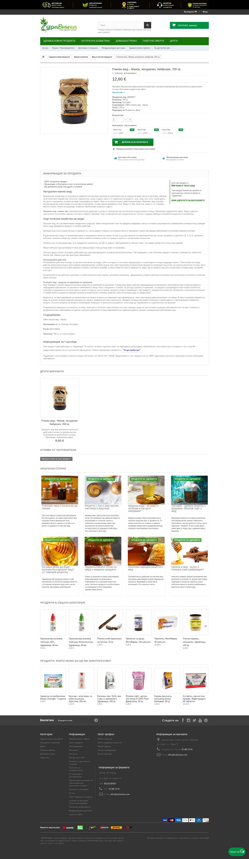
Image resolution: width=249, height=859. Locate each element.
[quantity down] (130, 120)
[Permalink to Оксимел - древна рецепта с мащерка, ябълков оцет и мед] (189, 490)
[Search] (147, 25)
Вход (205, 12)
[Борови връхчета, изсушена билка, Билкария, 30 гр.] (167, 680)
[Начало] (43, 57)
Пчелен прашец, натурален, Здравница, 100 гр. (194, 641)
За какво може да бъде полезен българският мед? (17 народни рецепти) (58, 570)
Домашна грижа (126, 41)
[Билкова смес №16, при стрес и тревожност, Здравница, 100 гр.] (110, 680)
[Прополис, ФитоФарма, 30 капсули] (167, 622)
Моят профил (106, 734)
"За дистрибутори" (131, 350)
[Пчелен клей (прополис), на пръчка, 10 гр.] (110, 622)
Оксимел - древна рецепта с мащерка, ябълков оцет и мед (188, 508)
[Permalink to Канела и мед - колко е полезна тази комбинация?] (189, 551)
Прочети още (117, 92)
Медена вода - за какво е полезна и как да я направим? (143, 508)
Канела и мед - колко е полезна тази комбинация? (187, 568)
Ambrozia (118, 73)
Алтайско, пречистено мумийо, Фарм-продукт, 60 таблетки (194, 699)
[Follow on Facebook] (183, 720)
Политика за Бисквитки (80, 807)
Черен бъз (45, 758)
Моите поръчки (105, 739)
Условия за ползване (78, 789)
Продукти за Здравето (57, 479)
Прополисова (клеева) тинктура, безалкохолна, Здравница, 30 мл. (81, 641)
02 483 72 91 (187, 749)
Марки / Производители (63, 48)
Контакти (73, 754)
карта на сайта (75, 814)
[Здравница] (124, 4)
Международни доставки (113, 48)
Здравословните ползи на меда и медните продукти (101, 568)
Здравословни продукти (59, 41)
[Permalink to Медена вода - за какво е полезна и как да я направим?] (146, 490)
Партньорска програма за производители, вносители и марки (81, 783)
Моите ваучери (105, 754)
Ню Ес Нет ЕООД (201, 838)
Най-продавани (76, 746)
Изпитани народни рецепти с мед (145, 568)
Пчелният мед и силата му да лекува (60, 507)
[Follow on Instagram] (188, 720)
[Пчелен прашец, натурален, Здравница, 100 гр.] (196, 622)
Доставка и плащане (88, 48)
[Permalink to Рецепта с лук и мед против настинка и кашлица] (103, 490)
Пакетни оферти (153, 41)
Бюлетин (47, 720)
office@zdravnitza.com (177, 755)
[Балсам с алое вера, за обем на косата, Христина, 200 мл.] (81, 680)
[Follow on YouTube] (200, 720)
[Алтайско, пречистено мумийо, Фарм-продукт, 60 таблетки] (196, 680)
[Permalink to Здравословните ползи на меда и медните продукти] (103, 551)
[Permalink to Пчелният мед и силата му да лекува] (59, 490)
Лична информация (107, 750)
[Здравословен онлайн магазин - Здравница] (67, 25)
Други (174, 41)
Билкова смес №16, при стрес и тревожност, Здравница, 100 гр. (109, 699)
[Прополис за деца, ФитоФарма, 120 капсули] (138, 622)
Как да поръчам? (77, 758)
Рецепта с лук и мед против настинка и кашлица (101, 507)
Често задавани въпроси (80, 797)
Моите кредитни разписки (110, 743)
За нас (45, 48)
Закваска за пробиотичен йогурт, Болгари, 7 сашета (53, 697)
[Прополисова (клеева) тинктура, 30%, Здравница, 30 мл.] (53, 622)
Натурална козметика (95, 41)
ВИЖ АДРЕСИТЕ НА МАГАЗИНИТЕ (188, 200)
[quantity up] (126, 120)
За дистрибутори (162, 48)
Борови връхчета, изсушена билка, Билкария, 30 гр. (163, 699)
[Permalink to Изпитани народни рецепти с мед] (146, 551)
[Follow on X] (194, 720)
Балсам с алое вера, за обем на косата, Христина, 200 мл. (80, 699)
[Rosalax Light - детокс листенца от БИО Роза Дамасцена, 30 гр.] (138, 680)
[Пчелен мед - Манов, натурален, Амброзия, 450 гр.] (60, 398)
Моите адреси (104, 746)
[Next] (205, 626)
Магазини (73, 750)
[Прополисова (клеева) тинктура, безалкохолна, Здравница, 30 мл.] (81, 622)
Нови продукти (76, 743)
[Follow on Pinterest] (206, 720)
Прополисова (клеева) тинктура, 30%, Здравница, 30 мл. (51, 641)
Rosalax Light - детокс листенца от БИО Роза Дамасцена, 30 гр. (137, 699)
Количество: (118, 115)
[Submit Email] (96, 720)
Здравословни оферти (139, 48)
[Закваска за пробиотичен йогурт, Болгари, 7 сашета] (53, 680)
